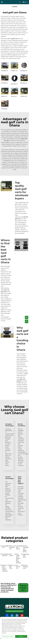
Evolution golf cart (5, 554)
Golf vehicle (11, 554)
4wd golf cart (5, 546)
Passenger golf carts (25, 555)
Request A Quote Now (23, 588)
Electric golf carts (11, 567)
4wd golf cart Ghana (18, 547)
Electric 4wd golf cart (11, 547)
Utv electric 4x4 (18, 567)
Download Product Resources (15, 611)
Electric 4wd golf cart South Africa (25, 548)
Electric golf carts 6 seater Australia (5, 568)
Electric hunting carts (25, 567)
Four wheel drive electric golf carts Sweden (18, 558)
